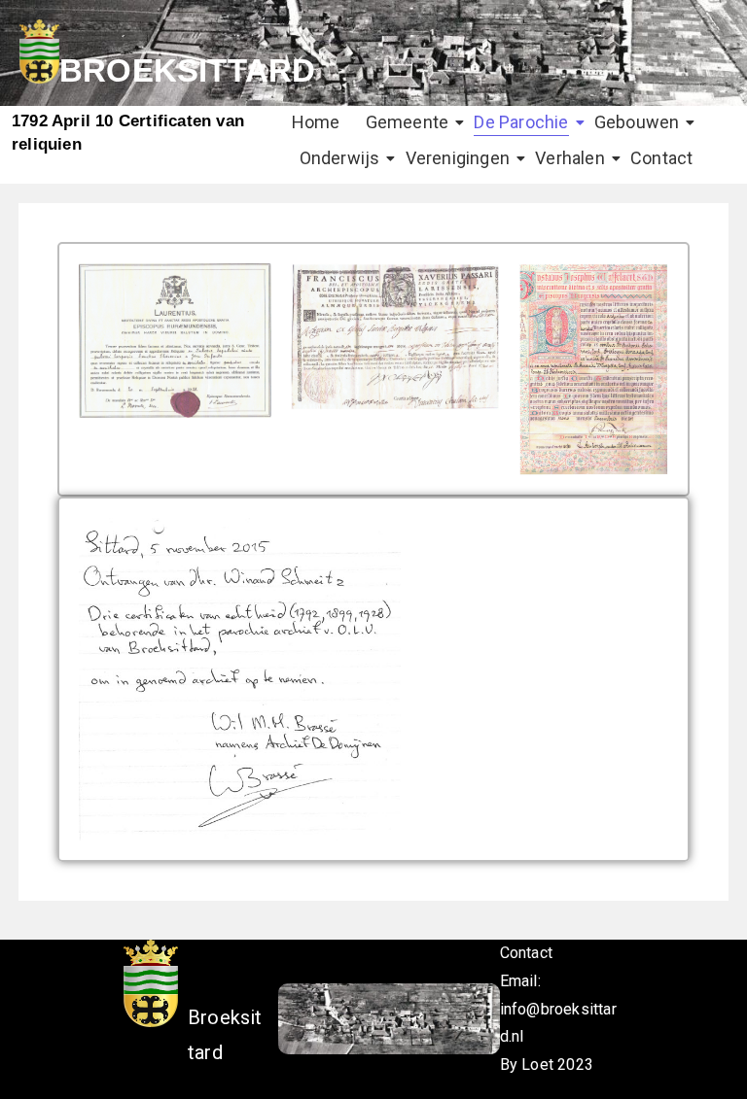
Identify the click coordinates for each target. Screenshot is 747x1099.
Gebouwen (637, 122)
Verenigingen (458, 158)
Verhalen (570, 158)
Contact (661, 158)
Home (316, 122)
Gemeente (407, 122)
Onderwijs (340, 158)
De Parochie (521, 122)
